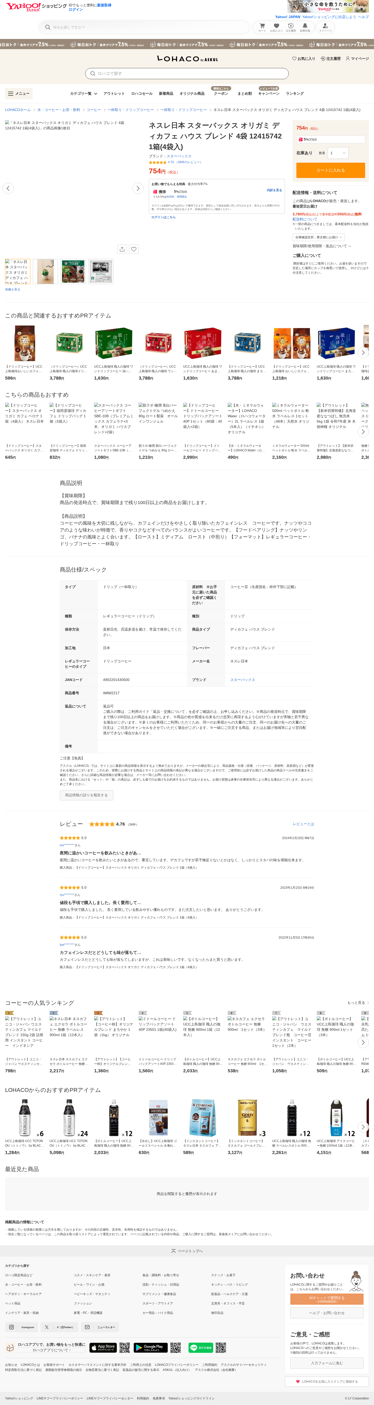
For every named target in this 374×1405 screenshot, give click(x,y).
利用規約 (143, 1398)
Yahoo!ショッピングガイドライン (191, 1398)
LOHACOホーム (18, 110)
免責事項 (159, 1398)
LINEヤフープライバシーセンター (110, 1398)
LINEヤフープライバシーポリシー (60, 1398)
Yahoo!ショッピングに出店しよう (329, 17)
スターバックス (242, 680)
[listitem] (39, 1275)
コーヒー (94, 110)
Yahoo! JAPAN (287, 17)
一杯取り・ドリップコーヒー (131, 110)
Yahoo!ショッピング (19, 1398)
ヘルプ (363, 17)
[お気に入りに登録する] (134, 249)
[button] (338, 153)
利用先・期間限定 (177, 196)
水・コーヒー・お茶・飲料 (58, 110)
